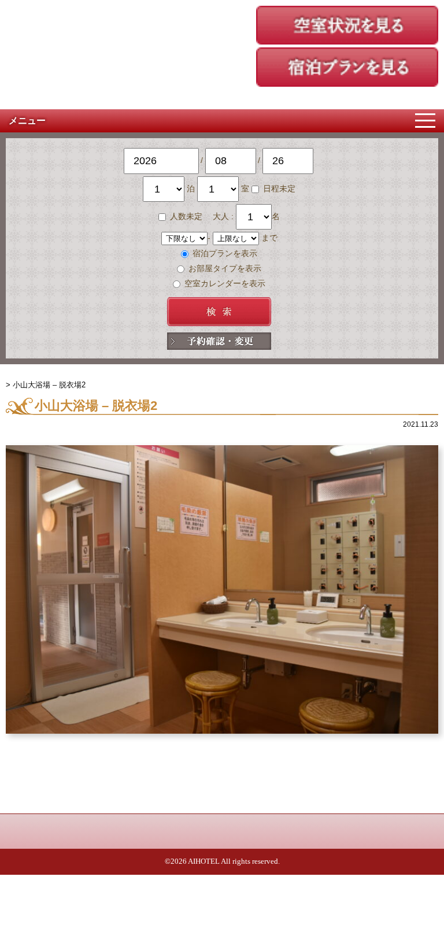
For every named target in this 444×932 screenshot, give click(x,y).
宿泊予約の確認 (219, 341)
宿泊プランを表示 (223, 253)
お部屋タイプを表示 (223, 268)
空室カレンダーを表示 (223, 283)
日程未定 (278, 188)
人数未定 (186, 216)
